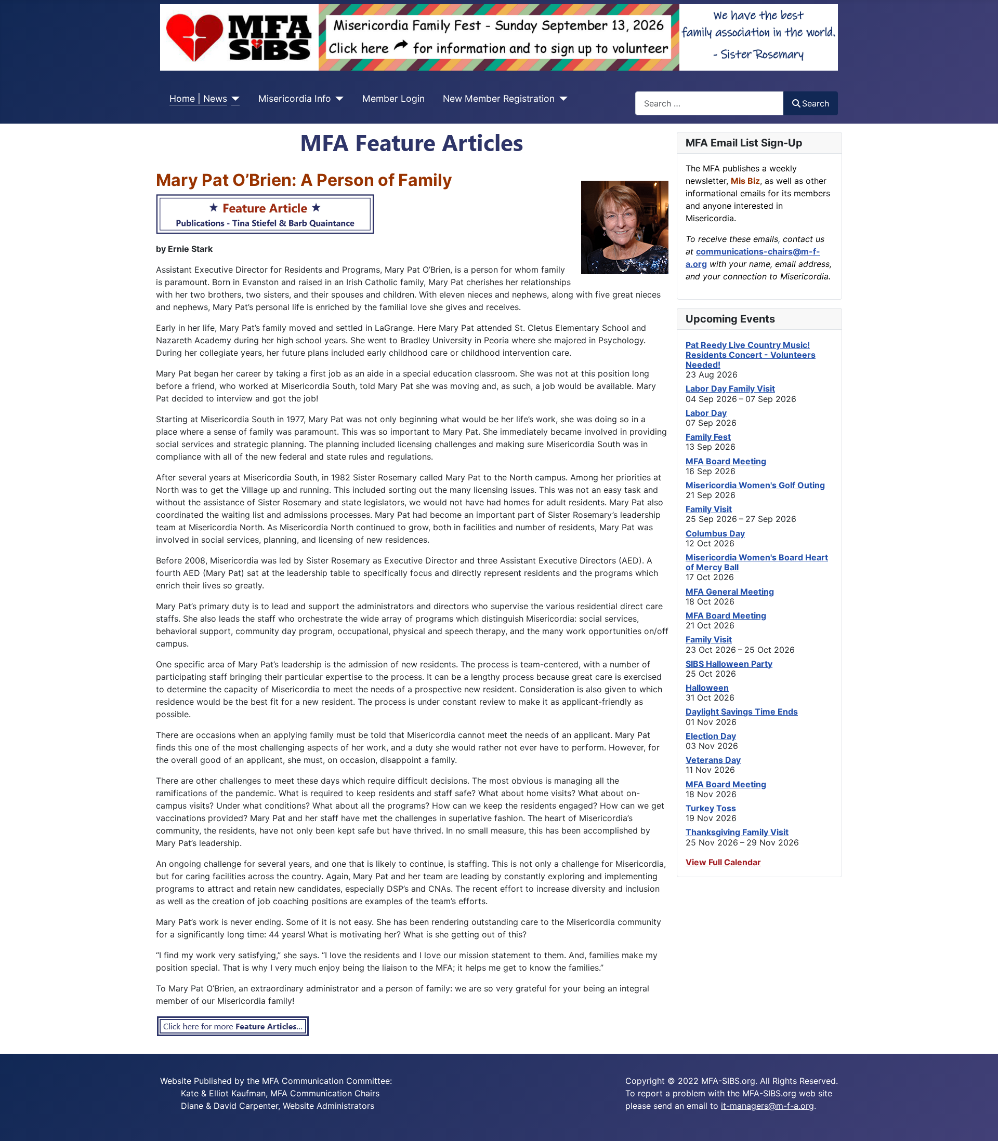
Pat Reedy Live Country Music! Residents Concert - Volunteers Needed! (751, 355)
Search (815, 103)
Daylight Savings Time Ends (742, 711)
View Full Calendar (723, 862)
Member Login (393, 98)
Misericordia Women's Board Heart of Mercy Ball (757, 562)
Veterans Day (713, 760)
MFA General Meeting (730, 591)
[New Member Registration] (561, 98)
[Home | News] (233, 98)
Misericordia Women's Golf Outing (755, 485)
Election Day (711, 736)
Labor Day (706, 413)
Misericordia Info (294, 98)
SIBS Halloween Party (729, 664)
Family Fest (708, 437)
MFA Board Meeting (726, 461)
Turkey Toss (711, 808)
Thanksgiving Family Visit (737, 832)
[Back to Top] (980, 1122)
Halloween (707, 687)
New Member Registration (499, 98)
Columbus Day (715, 533)
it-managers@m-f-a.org (767, 1105)
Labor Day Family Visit (730, 388)
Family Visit (709, 509)
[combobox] (709, 103)
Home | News (198, 98)
